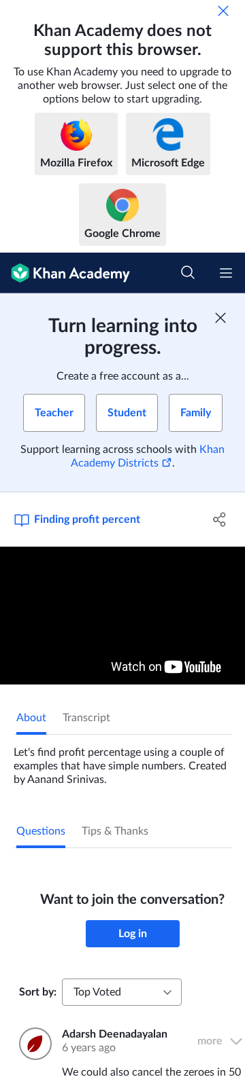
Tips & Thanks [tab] (115, 831)
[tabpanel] (122, 760)
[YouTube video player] (122, 615)
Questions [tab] (40, 831)
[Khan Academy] (65, 273)
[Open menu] (226, 273)
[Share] (219, 519)
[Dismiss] (223, 11)
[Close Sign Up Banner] (220, 317)
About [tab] (31, 717)
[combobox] (122, 992)
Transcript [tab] (86, 717)
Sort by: (37, 992)
